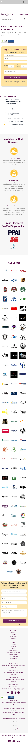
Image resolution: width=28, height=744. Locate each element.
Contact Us (13, 646)
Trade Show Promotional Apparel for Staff (14, 728)
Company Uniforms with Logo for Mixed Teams (13, 724)
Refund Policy (22, 735)
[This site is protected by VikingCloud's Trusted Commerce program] (11, 41)
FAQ (13, 648)
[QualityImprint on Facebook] (12, 693)
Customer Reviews (13, 654)
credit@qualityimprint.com (19, 688)
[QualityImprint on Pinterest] (15, 693)
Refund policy (13, 658)
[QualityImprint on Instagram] (18, 693)
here (18, 82)
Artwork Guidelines (13, 650)
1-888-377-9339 (23, 14)
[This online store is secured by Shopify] (4, 41)
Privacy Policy (15, 735)
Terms (13, 737)
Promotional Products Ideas (13, 652)
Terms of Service (13, 656)
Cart (26, 2)
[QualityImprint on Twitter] (8, 693)
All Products (13, 638)
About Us (13, 644)
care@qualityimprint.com (19, 689)
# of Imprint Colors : (19, 66)
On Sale (13, 632)
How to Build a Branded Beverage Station (14, 708)
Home (13, 642)
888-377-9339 (15, 684)
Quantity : (6, 66)
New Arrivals (13, 636)
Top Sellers (13, 634)
